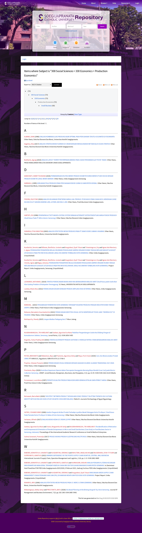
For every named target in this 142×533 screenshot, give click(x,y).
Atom (100, 85)
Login (137, 3)
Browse (103, 3)
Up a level (29, 80)
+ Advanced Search (71, 31)
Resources (125, 3)
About (93, 3)
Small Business (46, 106)
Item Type (78, 114)
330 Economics (39, 98)
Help (114, 3)
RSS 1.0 (107, 85)
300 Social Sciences (38, 95)
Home (84, 3)
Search (102, 26)
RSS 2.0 (115, 85)
